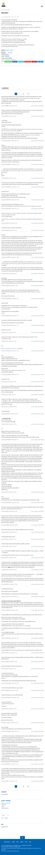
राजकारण (11, 50)
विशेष (17, 842)
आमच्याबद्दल (15, 847)
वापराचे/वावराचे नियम (5, 847)
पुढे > (23, 94)
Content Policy (16, 851)
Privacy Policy (10, 851)
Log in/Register (4, 794)
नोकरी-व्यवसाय (7, 50)
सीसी (30, 842)
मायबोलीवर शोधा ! (4, 827)
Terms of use (4, 851)
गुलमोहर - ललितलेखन (5, 56)
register (35, 105)
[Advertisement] (22, 75)
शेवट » (28, 94)
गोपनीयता (11, 847)
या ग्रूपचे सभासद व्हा (5, 808)
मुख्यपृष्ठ (6, 9)
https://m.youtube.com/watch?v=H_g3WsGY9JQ (12, 348)
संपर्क (19, 847)
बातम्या (26, 842)
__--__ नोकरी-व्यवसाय (9, 52)
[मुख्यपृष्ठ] (3, 4)
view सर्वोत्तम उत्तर (5, 88)
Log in (32, 105)
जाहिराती (21, 842)
